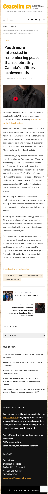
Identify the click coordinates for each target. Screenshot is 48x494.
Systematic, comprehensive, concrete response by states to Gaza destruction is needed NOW (24, 390)
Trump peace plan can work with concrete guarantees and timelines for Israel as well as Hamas (21, 381)
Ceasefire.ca (10, 78)
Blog (7, 40)
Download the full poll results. (16, 269)
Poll (21, 276)
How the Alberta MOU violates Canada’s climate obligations (23, 363)
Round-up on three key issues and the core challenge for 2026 (20, 371)
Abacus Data (10, 276)
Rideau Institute (12, 280)
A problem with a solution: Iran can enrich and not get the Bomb (23, 355)
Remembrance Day (34, 276)
